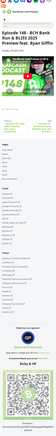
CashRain (6, 262)
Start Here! (7, 150)
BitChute (6, 226)
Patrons (42, 358)
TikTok (5, 308)
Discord (6, 287)
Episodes (6, 158)
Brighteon (7, 235)
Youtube (6, 198)
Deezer (5, 243)
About (5, 154)
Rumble (6, 231)
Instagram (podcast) (12, 303)
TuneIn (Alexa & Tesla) (12, 222)
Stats (4, 170)
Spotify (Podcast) (10, 210)
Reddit (5, 291)
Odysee (6, 193)
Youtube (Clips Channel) (13, 266)
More (4, 162)
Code (4, 174)
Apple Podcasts (9, 202)
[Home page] (4, 20)
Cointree (6, 299)
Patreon (6, 295)
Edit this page (12, 109)
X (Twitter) (7, 270)
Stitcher (6, 239)
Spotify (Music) (9, 214)
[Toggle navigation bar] (4, 12)
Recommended (9, 178)
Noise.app (7, 275)
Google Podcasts (10, 206)
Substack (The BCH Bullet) (14, 258)
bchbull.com (44, 352)
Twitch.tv (6, 312)
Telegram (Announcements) (15, 279)
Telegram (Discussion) (13, 283)
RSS (4, 218)
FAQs (4, 166)
